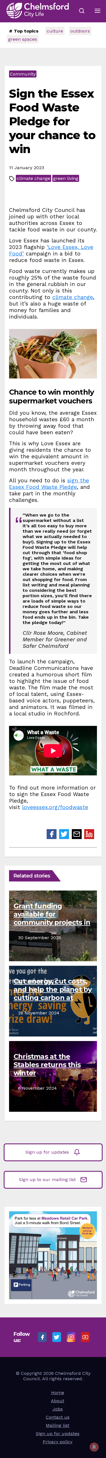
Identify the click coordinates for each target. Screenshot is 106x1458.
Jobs (58, 1409)
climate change (33, 178)
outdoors (80, 31)
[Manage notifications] (94, 1446)
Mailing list (57, 1425)
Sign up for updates (47, 1151)
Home (57, 1392)
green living (65, 178)
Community (23, 74)
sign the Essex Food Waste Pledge (49, 483)
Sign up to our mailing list (47, 1179)
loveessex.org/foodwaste (55, 807)
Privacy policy (57, 1441)
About (57, 1400)
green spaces (22, 39)
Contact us (58, 1417)
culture (55, 31)
